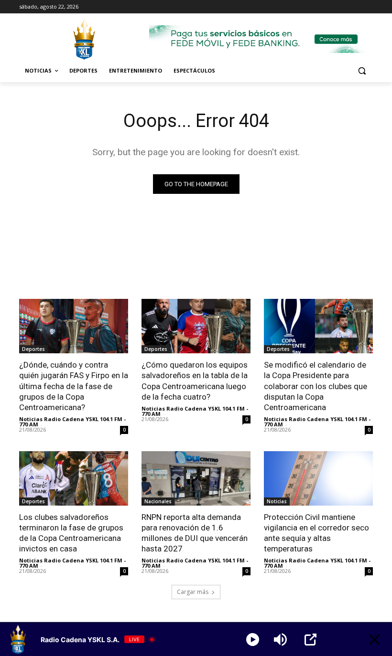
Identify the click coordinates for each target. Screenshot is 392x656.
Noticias (277, 501)
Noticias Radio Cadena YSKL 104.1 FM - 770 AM (72, 421)
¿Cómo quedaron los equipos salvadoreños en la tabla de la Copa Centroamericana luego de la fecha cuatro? (195, 380)
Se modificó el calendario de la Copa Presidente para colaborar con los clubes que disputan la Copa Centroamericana (315, 386)
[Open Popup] (310, 639)
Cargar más (192, 592)
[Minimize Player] (374, 639)
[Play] (253, 639)
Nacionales (158, 501)
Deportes (33, 349)
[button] (361, 71)
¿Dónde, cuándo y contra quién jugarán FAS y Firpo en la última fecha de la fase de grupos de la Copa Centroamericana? (73, 386)
